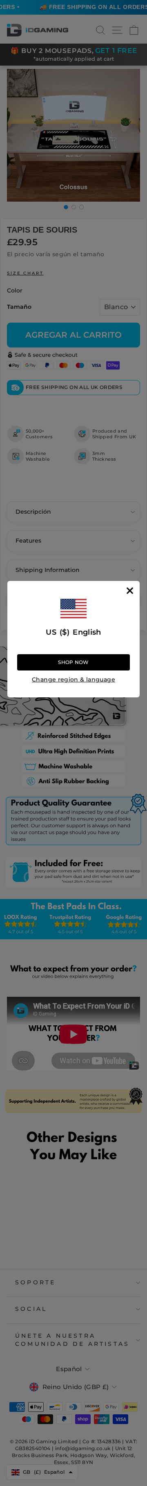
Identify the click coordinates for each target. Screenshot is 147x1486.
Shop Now (73, 662)
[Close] (130, 590)
